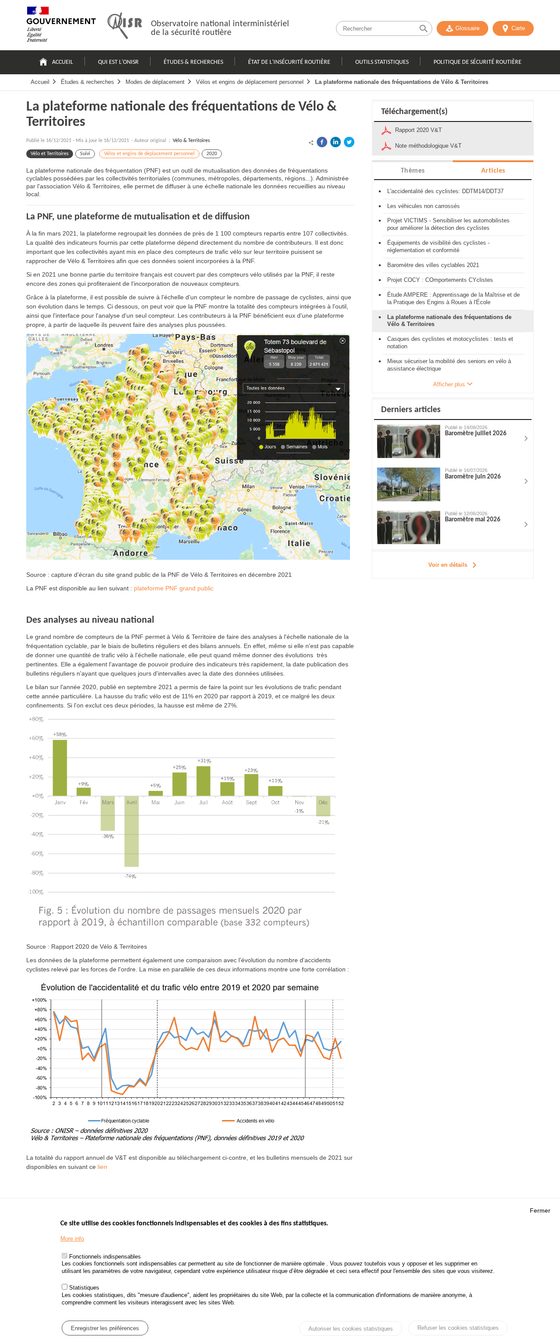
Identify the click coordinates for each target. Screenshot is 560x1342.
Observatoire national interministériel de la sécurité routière (220, 28)
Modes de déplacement (155, 82)
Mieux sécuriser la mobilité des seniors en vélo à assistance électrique (449, 365)
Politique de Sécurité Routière (478, 62)
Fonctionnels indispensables (105, 1256)
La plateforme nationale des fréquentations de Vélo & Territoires (401, 82)
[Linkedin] (335, 142)
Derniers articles (411, 410)
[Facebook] (322, 142)
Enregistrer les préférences (105, 1328)
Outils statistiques (382, 62)
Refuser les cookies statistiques (458, 1328)
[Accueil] (61, 26)
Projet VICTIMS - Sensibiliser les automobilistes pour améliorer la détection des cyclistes (448, 224)
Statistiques (84, 1288)
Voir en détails (447, 565)
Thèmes (413, 170)
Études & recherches (193, 62)
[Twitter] (349, 142)
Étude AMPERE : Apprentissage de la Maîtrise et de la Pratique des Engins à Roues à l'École (453, 298)
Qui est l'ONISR (118, 62)
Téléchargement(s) (414, 111)
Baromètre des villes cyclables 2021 (433, 265)
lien (102, 1166)
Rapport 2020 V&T (418, 130)
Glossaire (467, 28)
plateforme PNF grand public (174, 588)
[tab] (412, 170)
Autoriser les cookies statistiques (350, 1328)
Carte (518, 28)
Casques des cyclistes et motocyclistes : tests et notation (450, 343)
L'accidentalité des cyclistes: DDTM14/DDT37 (445, 191)
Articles (493, 170)
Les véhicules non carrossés (423, 206)
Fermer (540, 1210)
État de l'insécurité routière (289, 62)
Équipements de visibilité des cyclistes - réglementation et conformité (438, 246)
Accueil (62, 62)
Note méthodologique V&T (428, 145)
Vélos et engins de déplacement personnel (250, 82)
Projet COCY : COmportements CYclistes (440, 280)
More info (72, 1238)
